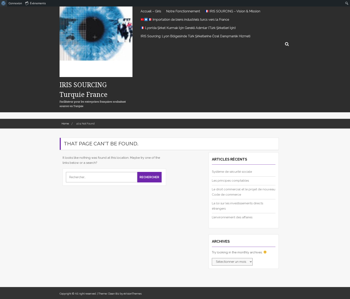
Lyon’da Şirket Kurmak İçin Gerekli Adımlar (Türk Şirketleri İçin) (190, 28)
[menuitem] (3, 3)
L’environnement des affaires (232, 217)
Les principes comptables (230, 180)
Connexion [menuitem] (15, 3)
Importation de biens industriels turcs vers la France (190, 19)
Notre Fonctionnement (183, 11)
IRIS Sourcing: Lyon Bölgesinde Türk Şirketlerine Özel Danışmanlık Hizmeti (195, 36)
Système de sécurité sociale (232, 172)
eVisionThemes (133, 293)
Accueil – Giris (151, 11)
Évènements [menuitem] (38, 3)
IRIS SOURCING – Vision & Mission (234, 11)
